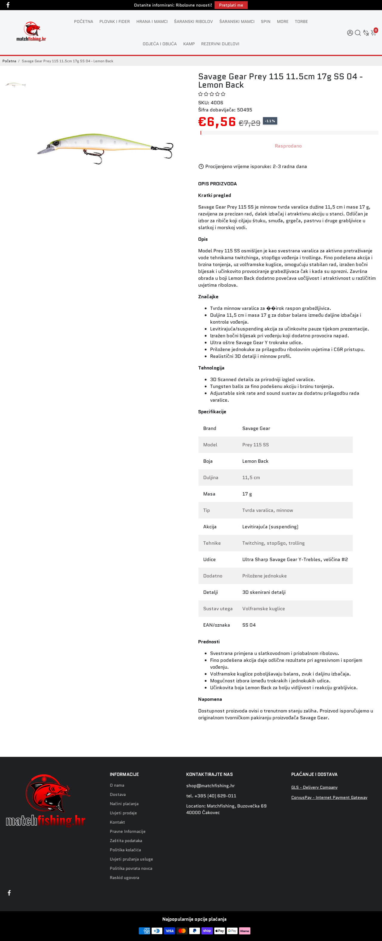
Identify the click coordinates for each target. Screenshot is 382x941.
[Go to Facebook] (8, 5)
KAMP (189, 44)
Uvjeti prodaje (123, 813)
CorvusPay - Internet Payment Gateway (329, 797)
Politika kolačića (125, 850)
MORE (283, 21)
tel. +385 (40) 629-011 (211, 796)
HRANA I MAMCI (152, 21)
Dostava (118, 794)
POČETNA (83, 21)
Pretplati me (231, 5)
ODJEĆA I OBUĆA (160, 44)
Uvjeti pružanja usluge (131, 859)
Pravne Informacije (128, 831)
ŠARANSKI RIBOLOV (193, 21)
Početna (9, 60)
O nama (117, 785)
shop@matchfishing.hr (210, 785)
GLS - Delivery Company (314, 787)
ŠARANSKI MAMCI (237, 21)
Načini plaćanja (124, 804)
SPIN (265, 21)
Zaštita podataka (126, 841)
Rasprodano (288, 145)
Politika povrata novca (131, 868)
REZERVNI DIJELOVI (220, 44)
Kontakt (117, 822)
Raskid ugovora (124, 878)
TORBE (301, 21)
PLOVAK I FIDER (114, 21)
